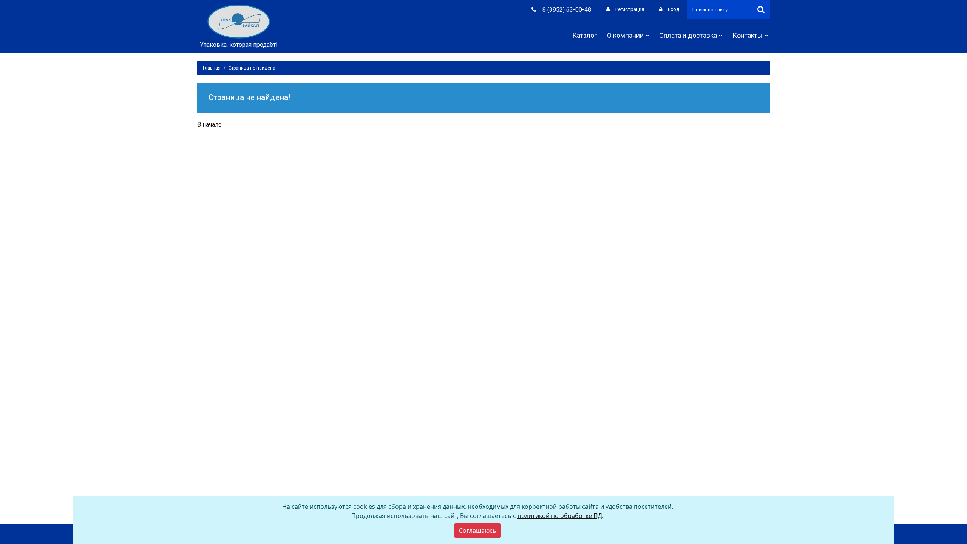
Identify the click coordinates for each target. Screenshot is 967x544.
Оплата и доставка (688, 35)
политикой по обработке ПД (559, 516)
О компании (625, 35)
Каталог (584, 35)
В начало (209, 124)
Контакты (747, 35)
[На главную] (238, 21)
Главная (212, 68)
